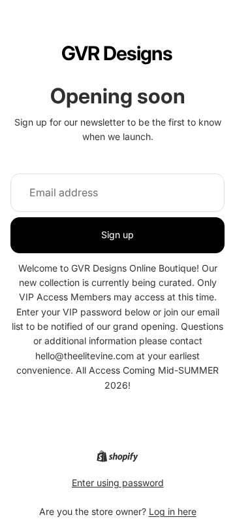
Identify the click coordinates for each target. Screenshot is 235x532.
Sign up (117, 234)
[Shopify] (117, 456)
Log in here (172, 511)
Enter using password (118, 482)
